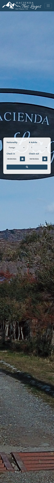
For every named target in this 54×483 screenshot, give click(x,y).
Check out (34, 153)
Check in (11, 153)
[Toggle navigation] (48, 5)
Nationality (12, 142)
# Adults (33, 142)
